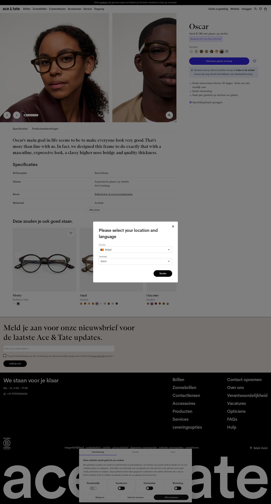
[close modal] (173, 226)
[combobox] (135, 249)
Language (103, 256)
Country (102, 245)
